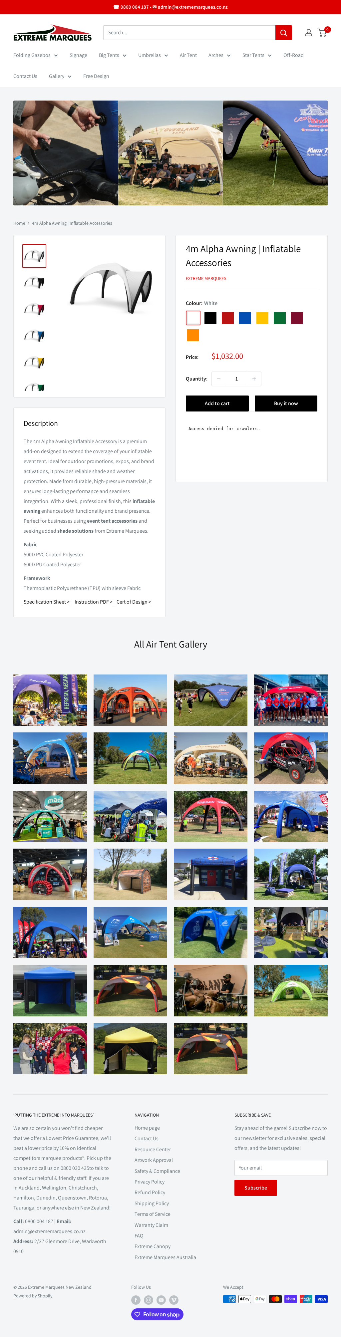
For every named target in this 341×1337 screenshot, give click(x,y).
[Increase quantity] (254, 379)
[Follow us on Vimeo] (173, 1300)
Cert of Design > (134, 601)
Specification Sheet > (47, 601)
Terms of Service (152, 1213)
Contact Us (25, 76)
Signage (78, 55)
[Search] (283, 32)
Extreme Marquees (206, 278)
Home (19, 223)
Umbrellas (149, 55)
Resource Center (153, 1149)
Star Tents (253, 55)
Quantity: (196, 378)
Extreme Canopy (152, 1246)
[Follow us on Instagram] (148, 1300)
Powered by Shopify (32, 1296)
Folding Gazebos (32, 55)
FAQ (139, 1235)
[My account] (308, 32)
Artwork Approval (154, 1160)
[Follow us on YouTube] (161, 1300)
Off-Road (293, 55)
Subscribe (255, 1187)
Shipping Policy (152, 1203)
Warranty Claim (151, 1224)
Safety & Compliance (157, 1171)
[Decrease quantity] (219, 379)
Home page (147, 1127)
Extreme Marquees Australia (165, 1257)
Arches (215, 55)
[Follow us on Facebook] (136, 1300)
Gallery (56, 76)
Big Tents (109, 55)
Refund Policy (150, 1192)
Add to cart (217, 403)
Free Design (96, 76)
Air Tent (188, 55)
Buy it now (286, 403)
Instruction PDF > (94, 601)
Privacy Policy (150, 1181)
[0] (322, 33)
